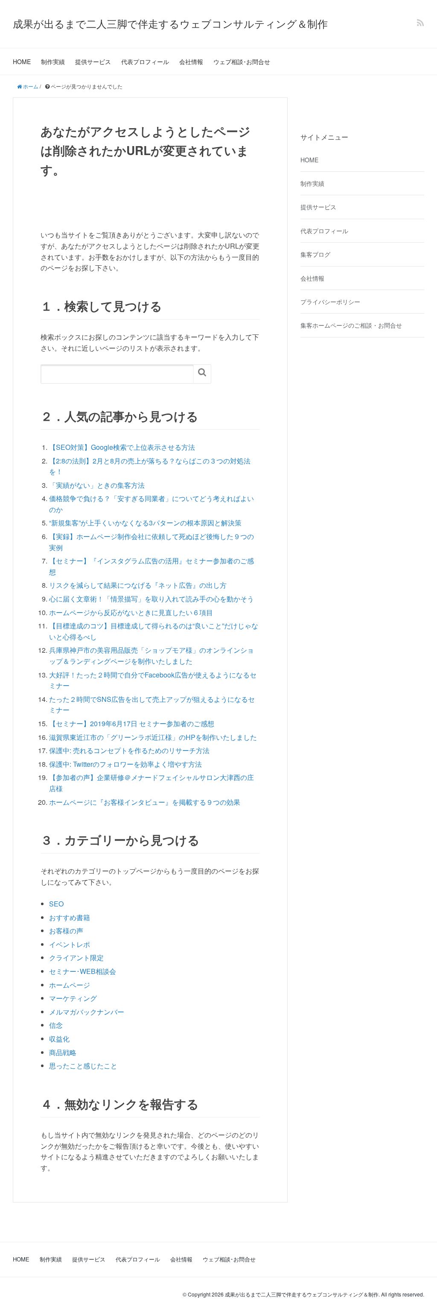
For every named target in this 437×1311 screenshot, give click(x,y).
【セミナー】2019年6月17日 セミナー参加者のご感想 (131, 723)
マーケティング (73, 998)
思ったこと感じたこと (83, 1066)
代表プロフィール (145, 61)
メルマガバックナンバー (86, 1012)
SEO (56, 904)
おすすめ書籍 (69, 917)
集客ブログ (315, 254)
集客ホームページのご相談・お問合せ (351, 325)
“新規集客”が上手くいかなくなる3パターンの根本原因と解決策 (145, 523)
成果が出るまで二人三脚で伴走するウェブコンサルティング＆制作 (170, 23)
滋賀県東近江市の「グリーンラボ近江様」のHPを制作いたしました (153, 737)
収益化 (59, 1039)
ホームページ (69, 985)
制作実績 (53, 61)
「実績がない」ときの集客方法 (97, 485)
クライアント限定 (76, 957)
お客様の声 (66, 931)
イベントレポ (69, 944)
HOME (22, 61)
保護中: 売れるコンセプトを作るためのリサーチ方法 (129, 750)
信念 (56, 1025)
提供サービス (93, 61)
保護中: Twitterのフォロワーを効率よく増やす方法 (125, 764)
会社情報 (191, 61)
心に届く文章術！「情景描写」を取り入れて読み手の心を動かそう (151, 599)
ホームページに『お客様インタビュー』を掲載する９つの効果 (144, 802)
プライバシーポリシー (330, 301)
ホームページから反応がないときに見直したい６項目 (131, 612)
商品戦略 (62, 1052)
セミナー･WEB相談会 (82, 971)
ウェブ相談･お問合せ (241, 61)
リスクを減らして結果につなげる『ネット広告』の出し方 (138, 585)
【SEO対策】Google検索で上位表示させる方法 (122, 447)
